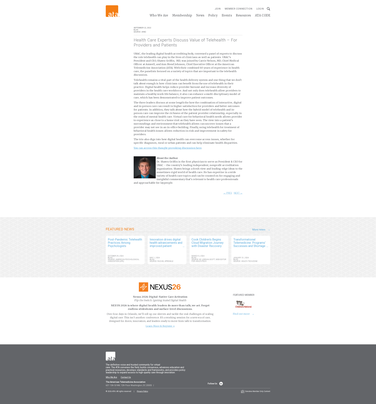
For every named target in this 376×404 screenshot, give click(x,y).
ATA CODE (262, 15)
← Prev (227, 193)
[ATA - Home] (113, 11)
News (200, 15)
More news (258, 229)
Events (227, 15)
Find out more (241, 313)
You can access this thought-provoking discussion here (168, 147)
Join (218, 8)
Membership (182, 15)
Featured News (120, 229)
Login (260, 8)
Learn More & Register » (160, 326)
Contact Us (126, 377)
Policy (213, 15)
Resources (243, 15)
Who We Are (159, 15)
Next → (238, 193)
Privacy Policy (142, 391)
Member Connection (238, 8)
